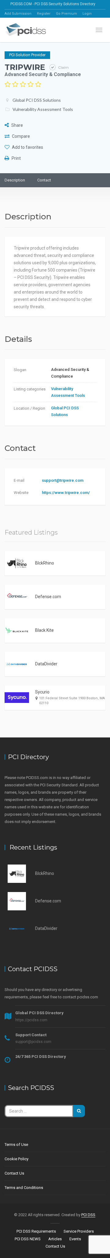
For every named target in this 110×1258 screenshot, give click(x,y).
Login (87, 14)
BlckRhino (44, 563)
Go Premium (66, 14)
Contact (44, 180)
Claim (63, 67)
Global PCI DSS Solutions (37, 100)
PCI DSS (88, 1214)
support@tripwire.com (62, 480)
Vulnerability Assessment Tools (43, 109)
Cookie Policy (16, 1159)
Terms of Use (16, 1144)
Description (15, 180)
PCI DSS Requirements (36, 1231)
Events (75, 1239)
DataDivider (46, 663)
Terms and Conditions (24, 1187)
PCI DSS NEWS (28, 1239)
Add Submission (18, 14)
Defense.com (48, 596)
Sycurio (42, 691)
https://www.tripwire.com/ (66, 492)
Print (16, 158)
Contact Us (14, 1173)
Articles (55, 1239)
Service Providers (79, 1231)
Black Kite (44, 630)
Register (43, 14)
